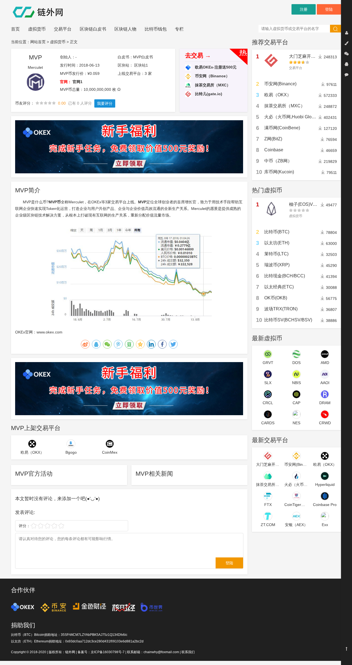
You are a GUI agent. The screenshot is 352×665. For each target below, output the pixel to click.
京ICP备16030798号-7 (108, 652)
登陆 (329, 9)
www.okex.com (49, 332)
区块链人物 (125, 29)
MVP (142, 202)
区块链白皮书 (93, 29)
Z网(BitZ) (273, 138)
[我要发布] (346, 43)
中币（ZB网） (278, 160)
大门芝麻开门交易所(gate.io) (317, 56)
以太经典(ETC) (279, 286)
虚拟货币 (37, 29)
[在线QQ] (346, 64)
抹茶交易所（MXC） (212, 85)
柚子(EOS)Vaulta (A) (309, 204)
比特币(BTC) (276, 231)
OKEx (96, 202)
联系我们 (188, 652)
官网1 (77, 82)
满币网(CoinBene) (282, 127)
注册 (303, 9)
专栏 (179, 29)
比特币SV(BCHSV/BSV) (288, 320)
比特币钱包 (156, 29)
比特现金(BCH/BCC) (284, 275)
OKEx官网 (24, 332)
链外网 (70, 652)
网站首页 (38, 42)
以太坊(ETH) (276, 242)
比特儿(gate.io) (208, 94)
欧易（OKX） (277, 94)
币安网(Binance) (280, 83)
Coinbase (273, 149)
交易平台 (63, 29)
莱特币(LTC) (276, 253)
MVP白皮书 (143, 57)
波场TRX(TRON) (281, 308)
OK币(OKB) (275, 297)
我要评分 (104, 103)
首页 (15, 29)
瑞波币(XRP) (277, 264)
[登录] (346, 33)
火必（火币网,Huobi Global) (291, 116)
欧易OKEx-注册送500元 (215, 67)
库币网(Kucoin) (279, 171)
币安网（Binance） (212, 76)
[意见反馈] (346, 74)
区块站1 (141, 65)
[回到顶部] (346, 649)
